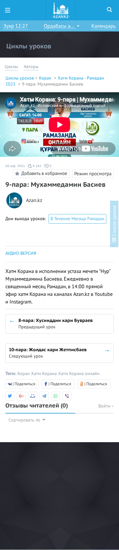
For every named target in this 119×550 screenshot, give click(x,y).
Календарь (103, 26)
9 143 (36, 166)
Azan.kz (34, 200)
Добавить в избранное (44, 173)
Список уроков (114, 221)
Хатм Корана (44, 373)
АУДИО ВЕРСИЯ (20, 253)
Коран (46, 78)
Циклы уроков (19, 78)
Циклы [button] (11, 66)
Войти (105, 406)
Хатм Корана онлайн (79, 373)
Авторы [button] (31, 66)
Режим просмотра (92, 174)
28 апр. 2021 (15, 166)
